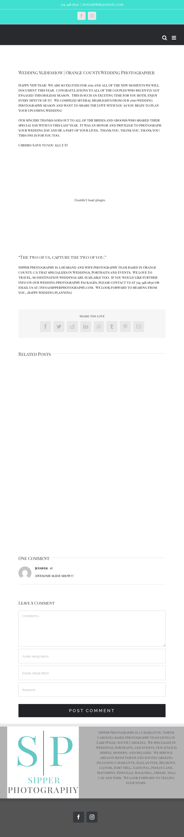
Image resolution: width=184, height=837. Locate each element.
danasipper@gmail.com (102, 4)
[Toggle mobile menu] (174, 37)
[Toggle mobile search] (164, 37)
